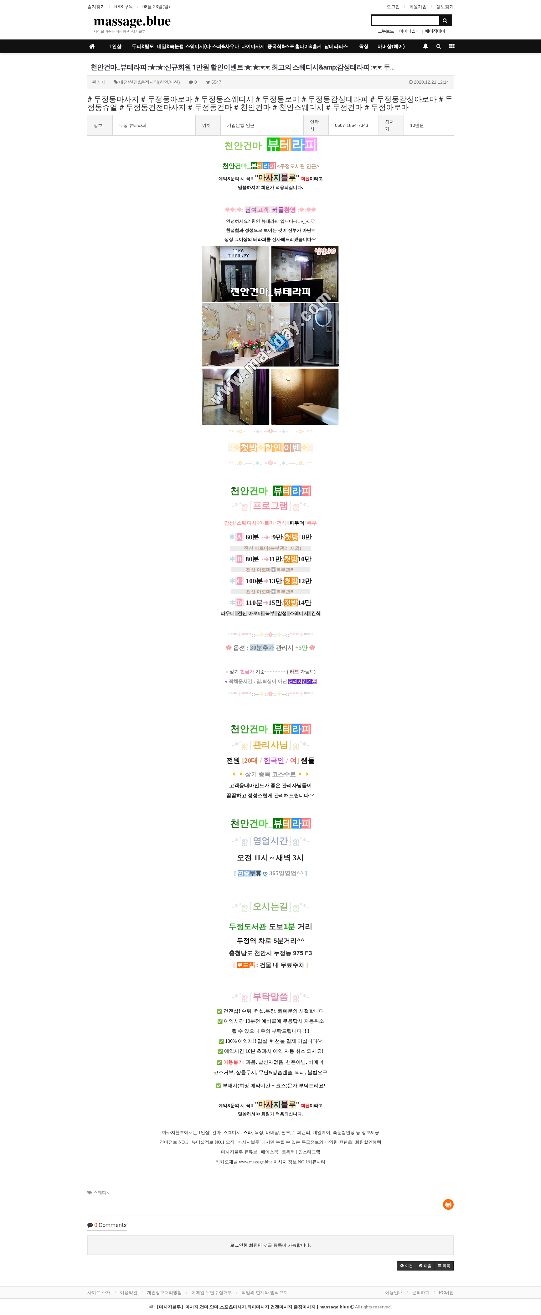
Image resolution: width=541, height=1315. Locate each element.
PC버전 (446, 1292)
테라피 (259, 239)
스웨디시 (102, 1192)
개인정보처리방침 (164, 1292)
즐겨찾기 (96, 6)
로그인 (393, 6)
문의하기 (421, 1292)
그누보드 (386, 31)
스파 (247, 1132)
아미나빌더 (409, 31)
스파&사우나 (225, 46)
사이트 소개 (99, 1292)
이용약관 (128, 1292)
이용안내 (394, 1292)
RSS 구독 (123, 6)
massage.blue (132, 20)
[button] (406, 1266)
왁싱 (363, 46)
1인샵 (115, 46)
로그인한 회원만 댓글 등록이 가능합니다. (270, 1245)
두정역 (246, 940)
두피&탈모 (143, 46)
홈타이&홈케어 (308, 48)
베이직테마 (435, 31)
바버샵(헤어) (391, 46)
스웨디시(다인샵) (198, 48)
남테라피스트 (336, 48)
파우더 (296, 523)
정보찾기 (445, 6)
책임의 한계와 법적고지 (264, 1292)
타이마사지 (253, 46)
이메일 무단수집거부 (211, 1292)
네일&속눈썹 (170, 46)
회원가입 (418, 6)
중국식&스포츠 (280, 48)
